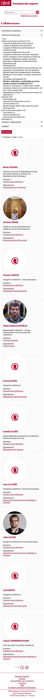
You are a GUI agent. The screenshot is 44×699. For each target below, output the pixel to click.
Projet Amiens (9, 346)
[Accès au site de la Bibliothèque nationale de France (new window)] (5, 3)
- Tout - (4, 39)
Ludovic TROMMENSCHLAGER (16, 641)
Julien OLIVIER (9, 537)
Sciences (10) (6, 97)
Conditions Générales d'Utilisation (22, 687)
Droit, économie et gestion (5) (13, 110)
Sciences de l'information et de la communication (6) (16, 102)
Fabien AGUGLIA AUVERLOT (15, 326)
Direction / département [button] (11, 122)
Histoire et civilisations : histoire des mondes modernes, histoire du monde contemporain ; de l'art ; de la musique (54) (22, 88)
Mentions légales (22, 676)
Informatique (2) (9, 99)
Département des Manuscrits (15, 240)
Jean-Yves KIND (10, 484)
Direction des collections (13, 182)
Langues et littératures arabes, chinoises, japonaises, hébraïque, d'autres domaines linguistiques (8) (20, 61)
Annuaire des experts (25, 3)
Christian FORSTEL (11, 275)
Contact (22, 678)
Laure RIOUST (9, 590)
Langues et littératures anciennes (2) (18, 43)
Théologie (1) (6, 119)
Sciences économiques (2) (14, 117)
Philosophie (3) (9, 66)
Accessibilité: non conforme (22, 681)
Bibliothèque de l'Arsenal (13, 449)
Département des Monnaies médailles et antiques (19, 501)
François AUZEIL (10, 381)
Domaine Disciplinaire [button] (11, 35)
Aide (22, 685)
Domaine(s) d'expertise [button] (11, 31)
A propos (22, 683)
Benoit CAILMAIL (10, 167)
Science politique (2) (11, 115)
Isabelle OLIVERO (10, 431)
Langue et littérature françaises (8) (17, 45)
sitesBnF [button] (5, 126)
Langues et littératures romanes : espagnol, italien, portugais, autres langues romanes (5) (21, 55)
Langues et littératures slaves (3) (16, 52)
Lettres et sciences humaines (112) (15, 41)
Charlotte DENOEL (11, 222)
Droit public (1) (9, 112)
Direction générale (10, 340)
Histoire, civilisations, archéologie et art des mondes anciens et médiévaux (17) (21, 82)
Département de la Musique (14, 187)
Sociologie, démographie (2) (14, 79)
